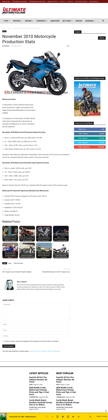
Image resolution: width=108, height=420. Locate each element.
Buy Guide (67, 21)
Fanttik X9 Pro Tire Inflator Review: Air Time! (38, 379)
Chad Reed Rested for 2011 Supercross (56, 272)
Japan (9, 263)
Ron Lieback (5, 46)
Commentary (33, 397)
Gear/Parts (55, 21)
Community (41, 21)
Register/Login (6, 1)
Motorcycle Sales (18, 263)
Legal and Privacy (52, 1)
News (9, 28)
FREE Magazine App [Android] (37, 1)
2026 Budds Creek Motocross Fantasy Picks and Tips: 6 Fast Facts (39, 391)
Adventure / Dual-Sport (37, 407)
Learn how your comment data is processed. (45, 351)
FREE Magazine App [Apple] (19, 1)
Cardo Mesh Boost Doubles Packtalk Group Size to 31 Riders (40, 402)
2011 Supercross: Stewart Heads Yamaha (16, 272)
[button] (103, 21)
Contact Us (70, 1)
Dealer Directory (93, 1)
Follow (101, 133)
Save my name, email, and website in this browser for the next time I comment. (32, 341)
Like (103, 129)
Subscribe (101, 147)
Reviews (28, 21)
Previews (16, 21)
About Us (62, 1)
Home (4, 28)
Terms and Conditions (81, 1)
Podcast (79, 21)
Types (6, 21)
